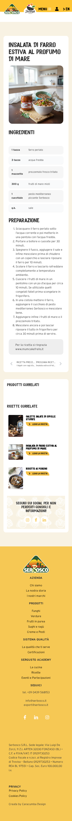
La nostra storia (36, 590)
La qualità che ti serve (36, 646)
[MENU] (50, 9)
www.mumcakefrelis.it (29, 349)
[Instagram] (47, 717)
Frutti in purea (36, 621)
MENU (42, 9)
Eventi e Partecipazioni (36, 677)
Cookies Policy (18, 795)
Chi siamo (36, 585)
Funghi (36, 610)
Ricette (36, 672)
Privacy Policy (18, 790)
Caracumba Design (34, 804)
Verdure (36, 616)
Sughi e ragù (36, 626)
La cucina (36, 667)
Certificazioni (36, 652)
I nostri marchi (36, 595)
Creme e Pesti (36, 631)
